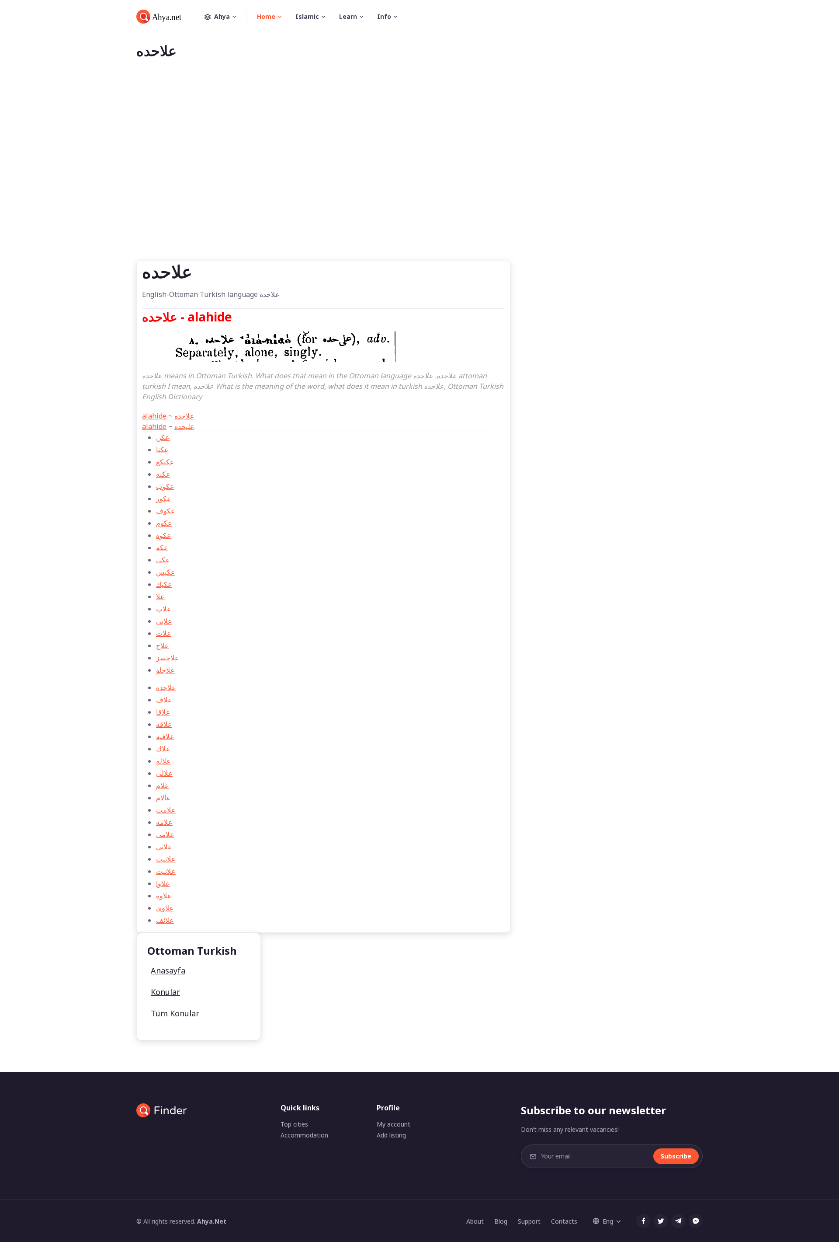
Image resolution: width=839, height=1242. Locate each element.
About (475, 1221)
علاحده (184, 416)
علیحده (184, 426)
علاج (162, 645)
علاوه (164, 895)
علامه (164, 822)
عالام (163, 797)
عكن (163, 437)
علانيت (166, 871)
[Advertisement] (419, 174)
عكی (163, 560)
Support (529, 1221)
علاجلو (165, 670)
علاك (163, 749)
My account (393, 1124)
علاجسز (167, 658)
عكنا (162, 449)
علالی (164, 773)
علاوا (163, 883)
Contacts (564, 1221)
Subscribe (676, 1156)
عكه (162, 547)
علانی (164, 846)
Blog (500, 1221)
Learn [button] (348, 16)
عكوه (163, 535)
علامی (165, 834)
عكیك (164, 584)
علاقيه (165, 736)
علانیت (166, 859)
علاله (163, 761)
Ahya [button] (222, 16)
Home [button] (266, 16)
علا (160, 596)
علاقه (164, 724)
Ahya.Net (211, 1221)
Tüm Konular (175, 1013)
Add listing (391, 1135)
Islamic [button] (307, 16)
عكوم (164, 523)
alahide (154, 416)
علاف (164, 700)
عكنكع (165, 462)
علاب (163, 609)
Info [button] (384, 16)
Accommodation (304, 1135)
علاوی (165, 908)
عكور (163, 498)
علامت (166, 810)
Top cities (294, 1124)
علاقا (163, 712)
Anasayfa (168, 970)
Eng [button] (608, 1221)
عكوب (165, 486)
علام (162, 785)
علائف (165, 920)
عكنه (163, 474)
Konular (165, 992)
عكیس (165, 572)
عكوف (165, 511)
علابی (164, 621)
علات (163, 633)
